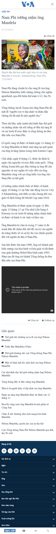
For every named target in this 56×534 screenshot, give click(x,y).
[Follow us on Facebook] (4, 450)
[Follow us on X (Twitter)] (10, 450)
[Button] (49, 36)
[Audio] (36, 530)
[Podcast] (28, 450)
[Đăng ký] (34, 450)
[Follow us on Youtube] (16, 450)
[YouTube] (24, 530)
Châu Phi (6, 11)
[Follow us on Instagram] (22, 450)
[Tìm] (48, 530)
